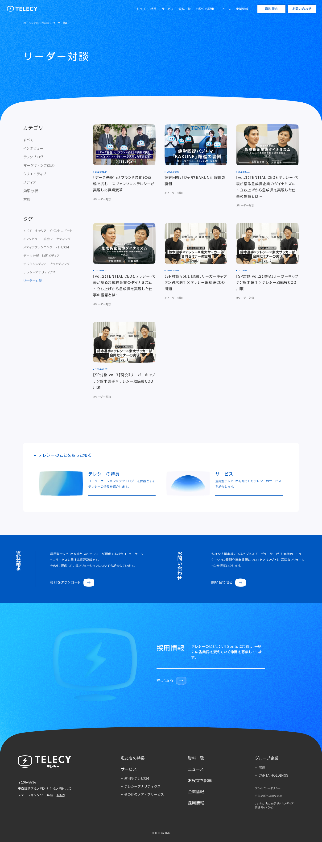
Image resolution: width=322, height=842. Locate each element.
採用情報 (196, 803)
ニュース (225, 9)
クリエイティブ (34, 174)
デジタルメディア (35, 264)
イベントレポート (60, 230)
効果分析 (30, 191)
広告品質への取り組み (268, 796)
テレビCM (62, 247)
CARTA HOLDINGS (273, 775)
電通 (262, 767)
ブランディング (59, 264)
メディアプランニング (37, 247)
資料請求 (271, 8)
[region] (50, 170)
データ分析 (31, 255)
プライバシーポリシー (268, 788)
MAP (60, 795)
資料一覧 (184, 9)
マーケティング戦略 (39, 165)
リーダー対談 (32, 280)
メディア (30, 182)
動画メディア (51, 255)
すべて (28, 140)
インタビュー (33, 148)
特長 (153, 9)
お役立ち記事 (205, 9)
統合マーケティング (56, 239)
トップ (140, 9)
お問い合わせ (302, 8)
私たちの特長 (133, 758)
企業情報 (242, 9)
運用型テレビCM (136, 778)
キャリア (41, 230)
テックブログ (33, 157)
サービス (167, 9)
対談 (27, 199)
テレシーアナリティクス (39, 272)
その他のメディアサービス (144, 794)
